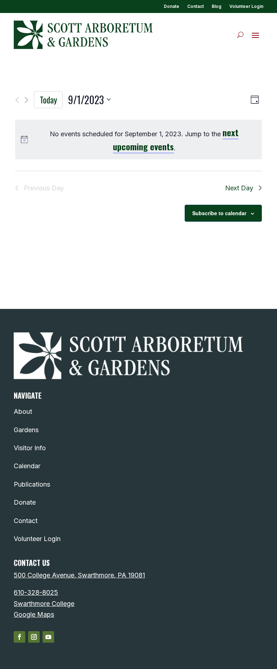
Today (48, 99)
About (23, 411)
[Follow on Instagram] (34, 637)
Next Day (239, 188)
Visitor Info (30, 448)
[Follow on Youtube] (48, 637)
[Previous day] (17, 100)
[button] (255, 35)
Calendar (27, 466)
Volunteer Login (246, 6)
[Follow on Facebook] (19, 637)
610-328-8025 (36, 592)
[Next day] (26, 100)
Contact (195, 6)
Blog (216, 6)
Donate (171, 6)
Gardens (26, 430)
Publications (32, 484)
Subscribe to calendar (219, 213)
